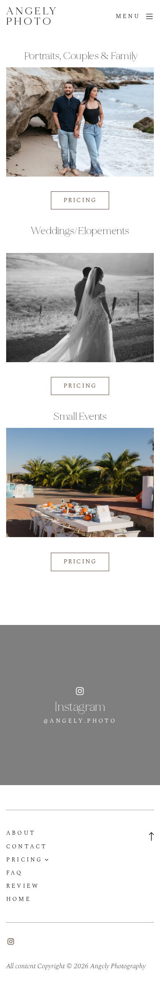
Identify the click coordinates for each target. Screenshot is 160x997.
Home (18, 899)
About (20, 833)
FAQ (14, 873)
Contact (26, 846)
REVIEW (22, 886)
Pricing (24, 859)
